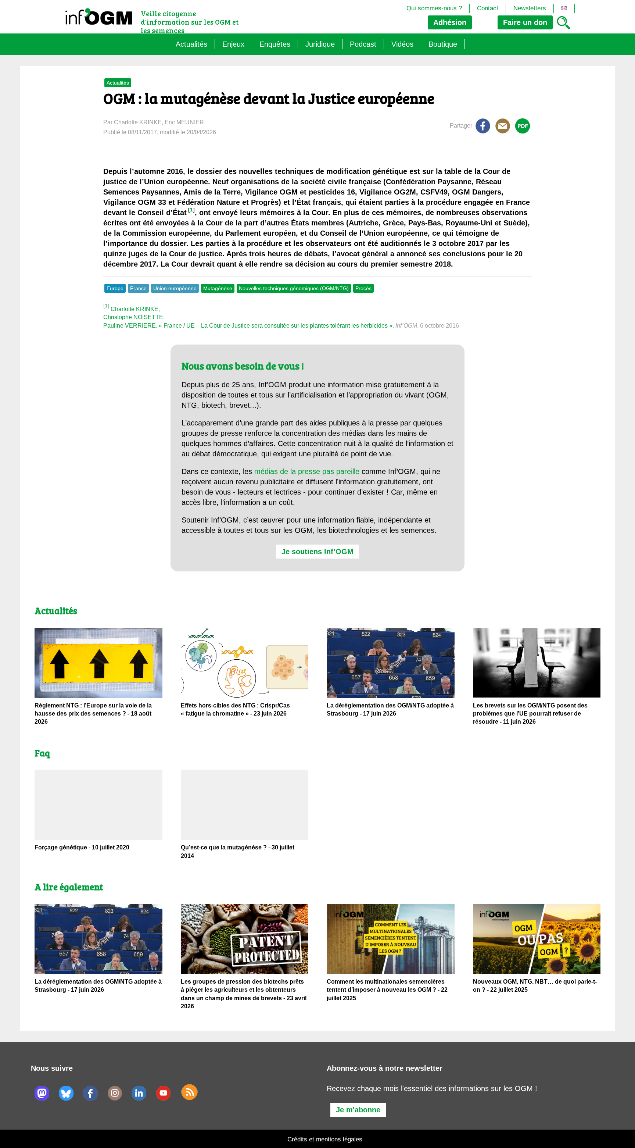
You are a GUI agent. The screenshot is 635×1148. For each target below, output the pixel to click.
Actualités (191, 44)
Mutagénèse (217, 288)
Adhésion (449, 22)
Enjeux (233, 44)
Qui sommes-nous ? (434, 8)
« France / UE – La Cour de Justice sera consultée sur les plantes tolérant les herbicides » (275, 325)
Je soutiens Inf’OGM (317, 552)
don (525, 22)
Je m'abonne (358, 1110)
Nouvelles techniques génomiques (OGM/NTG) (294, 288)
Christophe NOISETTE (133, 317)
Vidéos (402, 44)
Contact (487, 8)
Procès (363, 288)
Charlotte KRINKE (134, 309)
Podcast (363, 44)
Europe (115, 288)
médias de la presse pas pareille (306, 471)
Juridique (320, 44)
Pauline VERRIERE (129, 325)
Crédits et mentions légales (324, 1139)
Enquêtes (274, 44)
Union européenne (175, 288)
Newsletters (529, 8)
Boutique (442, 44)
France (138, 288)
